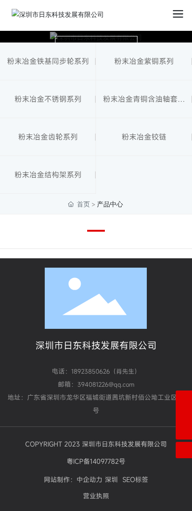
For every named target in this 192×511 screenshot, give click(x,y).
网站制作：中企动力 (73, 479)
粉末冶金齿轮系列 (48, 137)
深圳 (111, 479)
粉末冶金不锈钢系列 (48, 99)
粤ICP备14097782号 (96, 461)
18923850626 (90, 371)
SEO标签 (135, 479)
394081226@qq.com (105, 384)
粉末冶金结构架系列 (48, 175)
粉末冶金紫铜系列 (144, 61)
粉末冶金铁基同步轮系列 (48, 61)
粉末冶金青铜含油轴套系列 (144, 106)
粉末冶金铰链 (144, 137)
